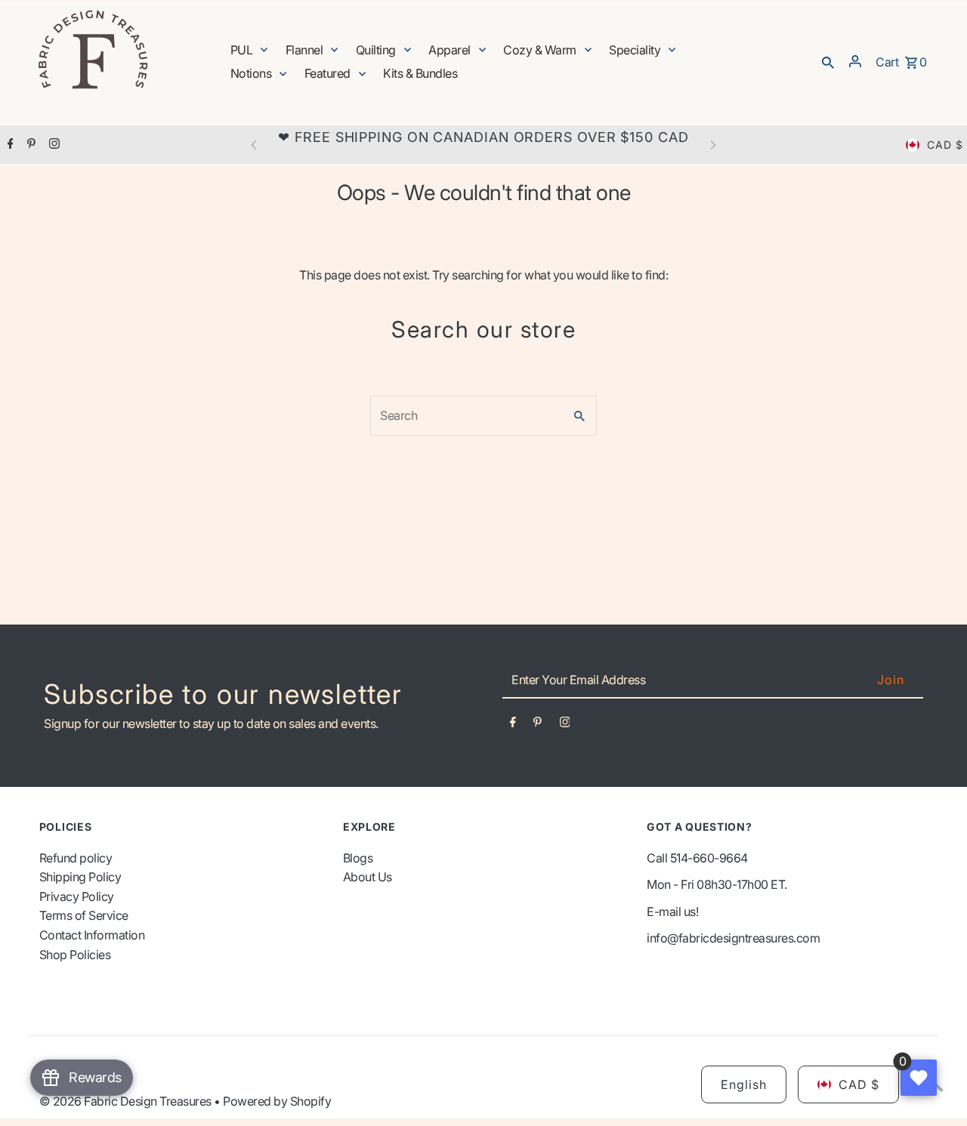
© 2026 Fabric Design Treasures (127, 1101)
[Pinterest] (29, 145)
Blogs (358, 857)
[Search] (828, 61)
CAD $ (945, 144)
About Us (367, 876)
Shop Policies (75, 954)
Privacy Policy (76, 896)
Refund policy (76, 857)
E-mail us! (672, 911)
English (744, 1084)
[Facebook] (9, 145)
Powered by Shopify (277, 1101)
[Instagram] (52, 145)
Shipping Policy (80, 876)
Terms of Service (83, 915)
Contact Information (92, 934)
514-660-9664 (709, 857)
